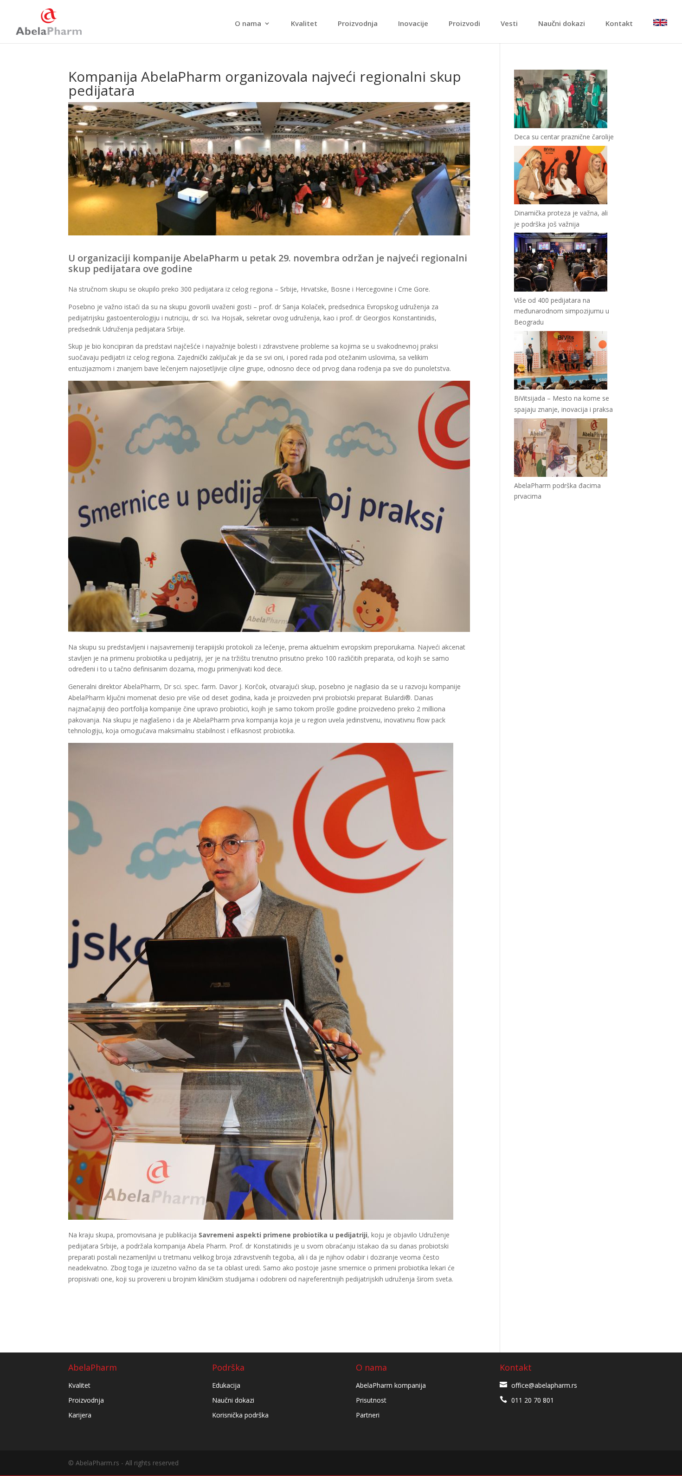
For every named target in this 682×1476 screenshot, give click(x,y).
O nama (248, 24)
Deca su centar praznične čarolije (564, 136)
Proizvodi (464, 24)
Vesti (509, 24)
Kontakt (619, 24)
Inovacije (413, 24)
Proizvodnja (358, 24)
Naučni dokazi (561, 24)
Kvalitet (304, 24)
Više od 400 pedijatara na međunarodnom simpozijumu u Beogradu (561, 311)
